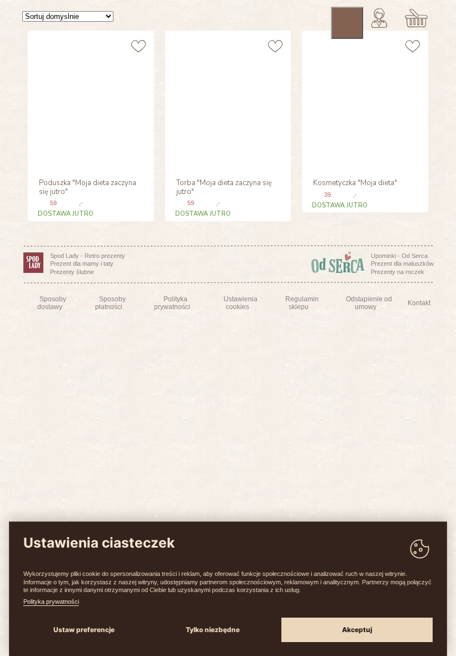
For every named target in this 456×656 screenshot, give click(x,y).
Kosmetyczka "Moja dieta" (355, 183)
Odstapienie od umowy (369, 303)
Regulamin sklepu (302, 303)
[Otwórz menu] (347, 23)
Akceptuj (357, 629)
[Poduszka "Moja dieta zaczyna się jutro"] (89, 100)
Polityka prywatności (51, 601)
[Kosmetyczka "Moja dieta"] (363, 100)
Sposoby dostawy (51, 303)
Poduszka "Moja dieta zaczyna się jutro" (87, 188)
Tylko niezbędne (213, 629)
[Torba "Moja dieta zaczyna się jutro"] (227, 100)
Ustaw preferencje (84, 629)
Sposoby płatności (110, 303)
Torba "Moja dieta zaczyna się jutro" (224, 188)
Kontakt (419, 303)
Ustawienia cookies (240, 303)
